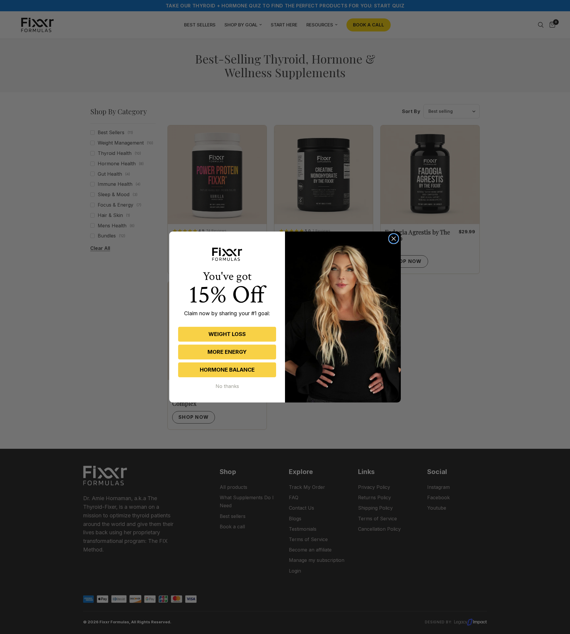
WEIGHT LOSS (227, 334)
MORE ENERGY (227, 352)
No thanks (227, 386)
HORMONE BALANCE (227, 370)
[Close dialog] (393, 238)
